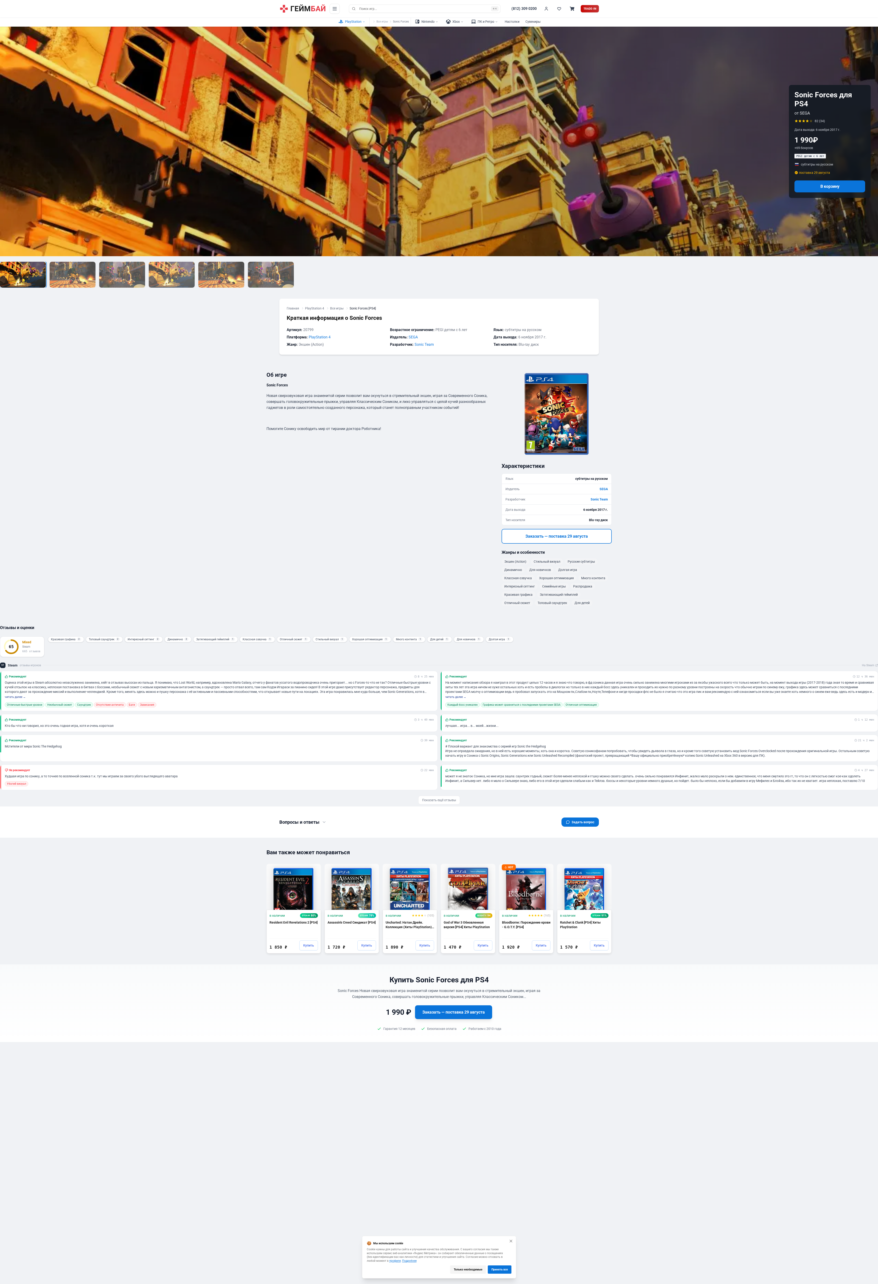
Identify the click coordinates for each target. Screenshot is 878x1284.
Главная (293, 308)
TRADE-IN (589, 8)
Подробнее (409, 1260)
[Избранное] (559, 9)
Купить (308, 945)
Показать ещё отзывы (439, 800)
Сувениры (533, 21)
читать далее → (15, 697)
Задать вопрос (583, 822)
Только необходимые (468, 1269)
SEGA (413, 337)
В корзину (829, 186)
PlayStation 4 (314, 308)
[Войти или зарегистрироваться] (546, 9)
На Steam (868, 665)
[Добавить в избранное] (313, 869)
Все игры (382, 21)
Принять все (499, 1269)
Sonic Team (424, 344)
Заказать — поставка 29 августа (556, 536)
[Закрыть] (511, 1241)
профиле (395, 1260)
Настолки (512, 21)
